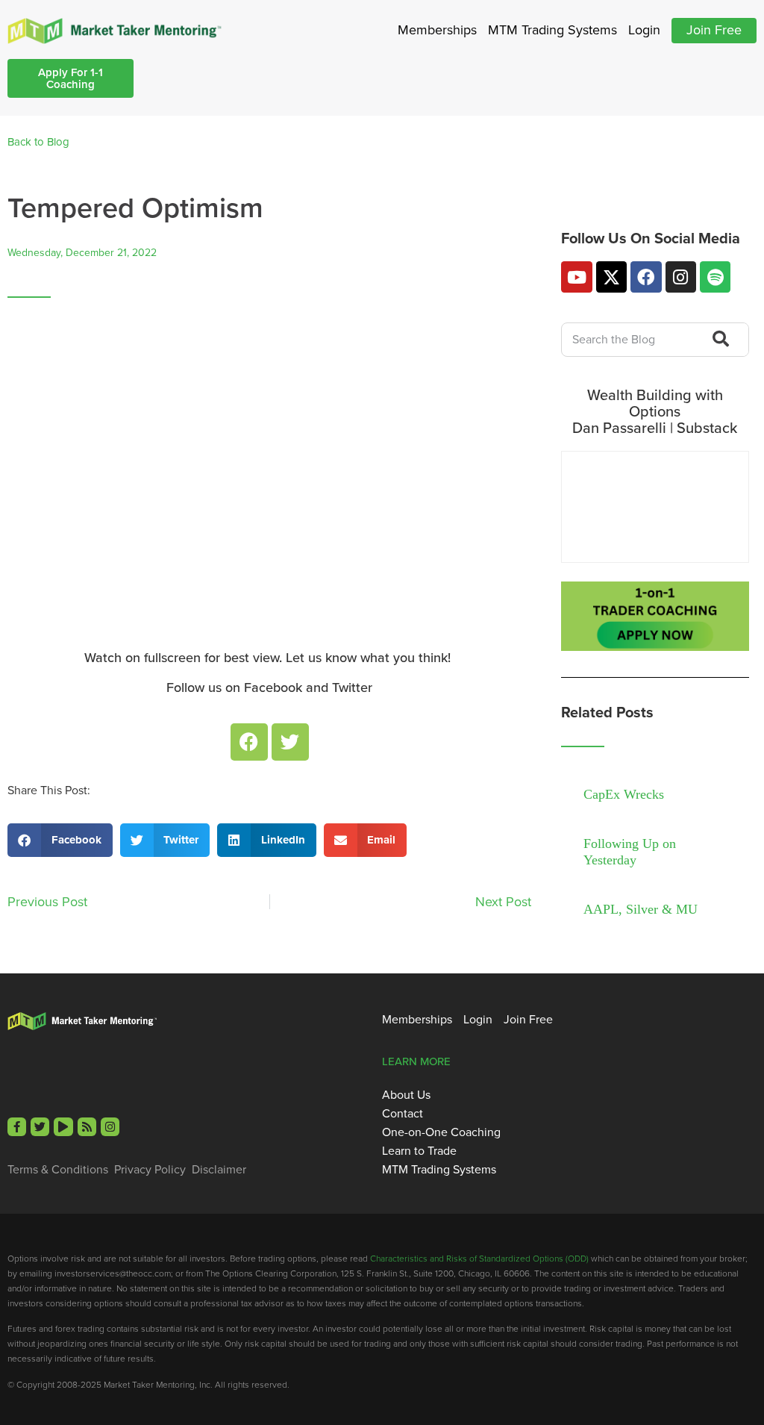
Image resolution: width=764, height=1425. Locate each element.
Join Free (714, 30)
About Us (406, 1095)
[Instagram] (681, 276)
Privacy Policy (150, 1169)
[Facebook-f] (16, 1126)
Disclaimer (219, 1169)
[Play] (63, 1126)
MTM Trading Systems (552, 30)
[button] (60, 840)
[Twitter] (290, 742)
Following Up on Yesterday (629, 851)
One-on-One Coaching (441, 1132)
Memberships (437, 30)
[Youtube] (576, 276)
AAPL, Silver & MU (640, 909)
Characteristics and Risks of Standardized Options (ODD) (479, 1258)
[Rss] (87, 1126)
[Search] (718, 339)
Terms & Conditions (57, 1169)
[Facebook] (249, 742)
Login (644, 30)
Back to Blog (38, 142)
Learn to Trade (419, 1151)
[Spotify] (715, 276)
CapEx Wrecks (623, 794)
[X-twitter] (611, 276)
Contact (402, 1113)
